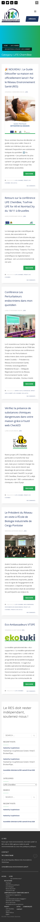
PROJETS (6, 906)
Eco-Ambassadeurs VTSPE (20, 624)
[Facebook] (3, 2)
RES (23, 630)
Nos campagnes (29, 604)
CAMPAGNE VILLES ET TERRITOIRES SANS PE (16, 892)
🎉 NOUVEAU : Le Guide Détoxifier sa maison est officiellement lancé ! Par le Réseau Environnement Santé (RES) (20, 77)
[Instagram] (16, 2)
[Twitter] (7, 2)
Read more (29, 174)
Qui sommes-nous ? (16, 878)
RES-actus (14, 183)
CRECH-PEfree (10, 912)
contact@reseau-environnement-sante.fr (15, 867)
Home (6, 46)
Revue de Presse (10, 902)
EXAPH (7, 914)
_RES (26, 92)
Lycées (8, 911)
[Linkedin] (11, 2)
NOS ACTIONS (8, 880)
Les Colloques (10, 887)
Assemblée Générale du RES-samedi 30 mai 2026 (19, 770)
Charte (8, 897)
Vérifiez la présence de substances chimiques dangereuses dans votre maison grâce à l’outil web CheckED (19, 416)
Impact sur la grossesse (22, 390)
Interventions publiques (12, 885)
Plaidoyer (8, 883)
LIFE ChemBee (10, 909)
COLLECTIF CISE (10, 890)
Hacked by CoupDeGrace (11, 748)
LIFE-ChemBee (15, 46)
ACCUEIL (4, 876)
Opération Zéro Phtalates (13, 900)
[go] (34, 735)
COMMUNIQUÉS (27, 906)
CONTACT (19, 909)
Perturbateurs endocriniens (14, 607)
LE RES (11, 876)
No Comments (31, 186)
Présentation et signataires (13, 895)
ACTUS (18, 906)
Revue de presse (10, 888)
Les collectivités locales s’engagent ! (16, 899)
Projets (13, 609)
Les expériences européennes (14, 904)
